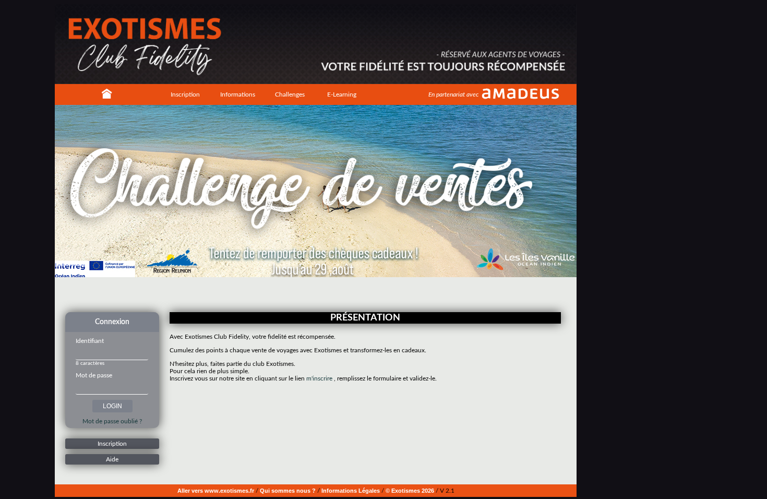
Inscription (185, 94)
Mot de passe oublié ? (112, 421)
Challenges (290, 94)
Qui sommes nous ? (288, 491)
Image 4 (326, 293)
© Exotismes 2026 (410, 491)
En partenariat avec (453, 94)
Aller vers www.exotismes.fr (215, 491)
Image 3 (318, 293)
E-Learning (341, 94)
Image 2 (310, 293)
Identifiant (90, 341)
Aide (112, 459)
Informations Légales (350, 491)
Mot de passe (94, 375)
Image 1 (302, 293)
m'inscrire (319, 378)
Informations (237, 94)
